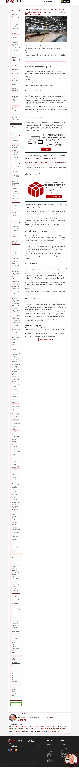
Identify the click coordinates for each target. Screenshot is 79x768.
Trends (45, 9)
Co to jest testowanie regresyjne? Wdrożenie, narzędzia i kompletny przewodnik (14, 517)
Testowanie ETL (15, 226)
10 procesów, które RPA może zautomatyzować (16, 110)
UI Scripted (14, 689)
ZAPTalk (13, 652)
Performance (14, 662)
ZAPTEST (28, 716)
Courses (56, 9)
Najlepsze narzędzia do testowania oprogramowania (50, 755)
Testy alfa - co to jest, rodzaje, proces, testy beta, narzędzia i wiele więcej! (15, 291)
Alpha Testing (14, 564)
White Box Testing (15, 648)
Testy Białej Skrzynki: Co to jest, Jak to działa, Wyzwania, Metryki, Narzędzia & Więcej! (16, 317)
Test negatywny (15, 245)
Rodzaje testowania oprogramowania (50, 760)
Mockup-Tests (15, 596)
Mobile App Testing (16, 594)
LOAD (13, 698)
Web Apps (14, 664)
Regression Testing (16, 609)
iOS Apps (13, 671)
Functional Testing (15, 582)
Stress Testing (14, 634)
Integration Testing (16, 586)
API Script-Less (15, 695)
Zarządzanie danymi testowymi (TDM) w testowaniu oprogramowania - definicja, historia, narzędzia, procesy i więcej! (16, 180)
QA (12, 673)
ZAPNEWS (14, 650)
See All (37, 745)
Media (13, 592)
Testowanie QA (15, 243)
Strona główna (50, 744)
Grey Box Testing (15, 584)
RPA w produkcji (15, 80)
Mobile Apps (14, 666)
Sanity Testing (15, 621)
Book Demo (46, 149)
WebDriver (14, 646)
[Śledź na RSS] (16, 750)
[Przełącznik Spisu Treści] (64, 63)
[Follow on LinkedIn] (25, 720)
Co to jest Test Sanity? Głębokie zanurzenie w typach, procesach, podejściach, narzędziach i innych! (16, 451)
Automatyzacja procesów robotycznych (50, 749)
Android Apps (14, 681)
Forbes (51, 717)
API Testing (14, 566)
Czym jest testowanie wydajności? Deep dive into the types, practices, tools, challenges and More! (16, 484)
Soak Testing (14, 625)
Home (44, 1)
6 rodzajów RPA (15, 94)
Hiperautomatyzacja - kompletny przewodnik (16, 214)
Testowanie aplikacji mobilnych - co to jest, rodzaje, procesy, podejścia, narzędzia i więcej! (16, 308)
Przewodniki (49, 757)
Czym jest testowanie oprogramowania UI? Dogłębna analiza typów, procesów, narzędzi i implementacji (16, 462)
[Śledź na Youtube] (11, 750)
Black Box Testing (15, 572)
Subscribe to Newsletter (54, 196)
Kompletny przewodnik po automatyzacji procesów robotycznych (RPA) (16, 207)
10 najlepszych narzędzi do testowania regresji (16, 142)
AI (48, 9)
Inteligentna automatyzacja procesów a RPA (15, 37)
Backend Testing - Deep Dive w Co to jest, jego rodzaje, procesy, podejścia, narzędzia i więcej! (16, 416)
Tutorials (13, 644)
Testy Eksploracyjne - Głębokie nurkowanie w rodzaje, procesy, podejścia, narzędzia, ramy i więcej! (16, 397)
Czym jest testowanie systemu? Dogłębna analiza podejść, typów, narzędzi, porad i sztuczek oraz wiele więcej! (16, 386)
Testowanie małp (15, 247)
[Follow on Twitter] (19, 720)
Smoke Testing (15, 623)
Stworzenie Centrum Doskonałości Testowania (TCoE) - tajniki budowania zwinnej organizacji (16, 190)
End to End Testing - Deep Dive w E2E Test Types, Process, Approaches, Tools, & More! (16, 408)
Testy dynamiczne (15, 234)
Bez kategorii (49, 751)
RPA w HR (14, 71)
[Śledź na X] (14, 750)
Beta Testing (14, 570)
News (13, 601)
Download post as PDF (46, 339)
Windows (14, 669)
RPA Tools (14, 616)
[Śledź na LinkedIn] (9, 750)
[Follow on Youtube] (21, 720)
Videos (51, 9)
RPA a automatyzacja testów (15, 171)
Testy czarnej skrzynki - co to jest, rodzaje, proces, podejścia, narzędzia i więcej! (16, 339)
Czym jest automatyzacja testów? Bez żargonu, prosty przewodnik (15, 507)
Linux (13, 679)
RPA (41, 9)
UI (12, 675)
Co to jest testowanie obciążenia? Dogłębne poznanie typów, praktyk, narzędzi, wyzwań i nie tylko (16, 529)
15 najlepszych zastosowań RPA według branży (15, 115)
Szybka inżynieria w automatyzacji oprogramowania (16, 24)
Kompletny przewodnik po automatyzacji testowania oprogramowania (15, 198)
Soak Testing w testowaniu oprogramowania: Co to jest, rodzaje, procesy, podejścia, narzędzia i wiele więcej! (16, 258)
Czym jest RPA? (15, 106)
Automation (48, 1)
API (12, 677)
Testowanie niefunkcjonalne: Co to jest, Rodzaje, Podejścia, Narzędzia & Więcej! (16, 347)
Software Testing (35, 9)
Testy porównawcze (16, 228)
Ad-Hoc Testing (15, 559)
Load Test (14, 588)
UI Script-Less (14, 691)
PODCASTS (14, 606)
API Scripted (14, 693)
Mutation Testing (15, 599)
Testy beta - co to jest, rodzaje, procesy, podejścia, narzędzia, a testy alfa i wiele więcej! (16, 300)
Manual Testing (15, 590)
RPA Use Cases (15, 619)
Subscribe (61, 9)
